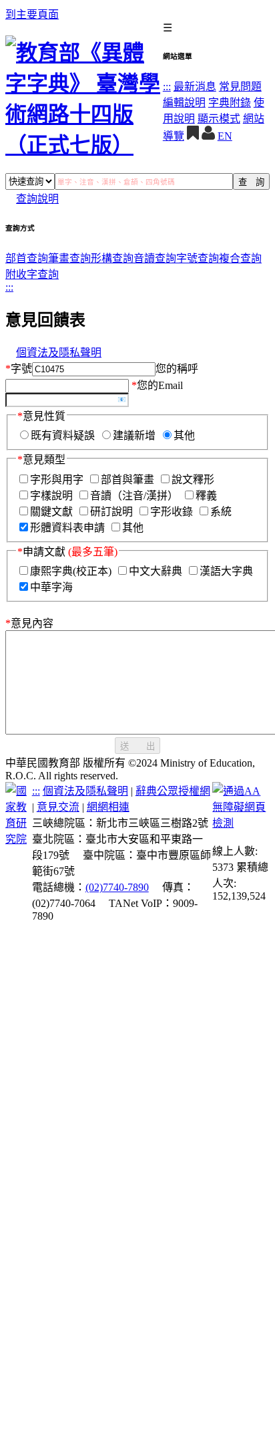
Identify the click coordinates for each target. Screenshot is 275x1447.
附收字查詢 (32, 274)
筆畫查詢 (69, 258)
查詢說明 (37, 199)
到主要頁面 (32, 14)
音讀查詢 (154, 258)
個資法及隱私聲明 (58, 352)
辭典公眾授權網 (172, 791)
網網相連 (108, 807)
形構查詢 (112, 258)
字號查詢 (197, 258)
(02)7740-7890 (117, 887)
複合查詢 (240, 258)
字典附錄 (229, 102)
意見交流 (58, 807)
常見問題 (240, 86)
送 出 (137, 746)
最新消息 (195, 86)
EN (225, 136)
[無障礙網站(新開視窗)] (241, 823)
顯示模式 (219, 118)
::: (167, 86)
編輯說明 (184, 102)
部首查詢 (26, 258)
